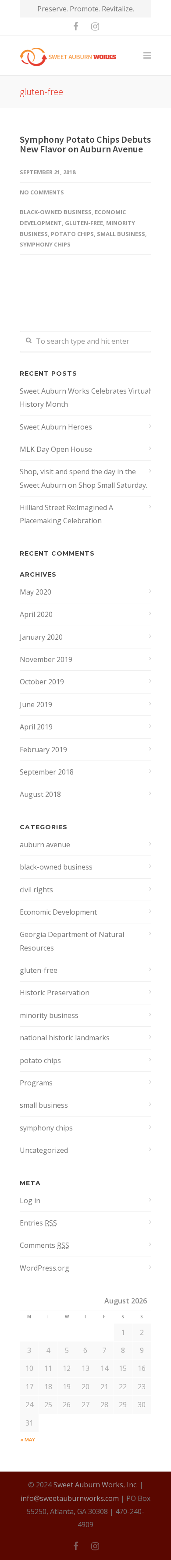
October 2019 (42, 682)
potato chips (72, 234)
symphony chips (45, 244)
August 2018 (40, 794)
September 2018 (47, 772)
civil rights (36, 889)
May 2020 (35, 592)
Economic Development (58, 912)
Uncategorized (44, 1150)
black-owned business (56, 212)
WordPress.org (44, 1268)
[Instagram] (95, 26)
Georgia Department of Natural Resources (72, 941)
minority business (49, 1015)
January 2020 (41, 637)
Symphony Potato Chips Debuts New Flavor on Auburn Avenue (85, 144)
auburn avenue (45, 844)
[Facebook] (76, 26)
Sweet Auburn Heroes (56, 427)
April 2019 (36, 727)
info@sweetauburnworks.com (70, 1498)
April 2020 (36, 614)
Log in (30, 1200)
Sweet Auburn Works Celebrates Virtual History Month (85, 397)
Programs (36, 1083)
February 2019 (43, 749)
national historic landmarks (65, 1037)
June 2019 (36, 704)
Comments (44, 1245)
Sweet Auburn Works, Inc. (95, 1485)
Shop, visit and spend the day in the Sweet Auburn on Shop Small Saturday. (83, 478)
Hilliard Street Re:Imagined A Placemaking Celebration (66, 514)
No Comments (42, 192)
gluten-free (84, 223)
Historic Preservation (54, 992)
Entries (38, 1223)
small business (121, 234)
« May (27, 1439)
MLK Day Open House (56, 449)
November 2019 (46, 659)
